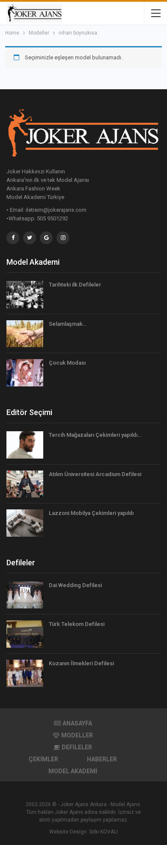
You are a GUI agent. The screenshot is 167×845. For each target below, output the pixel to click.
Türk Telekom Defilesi (76, 624)
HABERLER (102, 759)
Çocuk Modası (67, 363)
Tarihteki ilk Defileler (75, 284)
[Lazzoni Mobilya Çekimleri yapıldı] (24, 523)
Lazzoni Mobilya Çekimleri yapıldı (91, 513)
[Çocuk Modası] (24, 372)
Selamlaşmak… (67, 324)
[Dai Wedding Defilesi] (24, 595)
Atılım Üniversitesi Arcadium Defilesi (95, 474)
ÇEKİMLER (43, 759)
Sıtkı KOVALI (103, 832)
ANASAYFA (77, 723)
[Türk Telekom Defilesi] (24, 634)
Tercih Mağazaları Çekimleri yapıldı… (95, 435)
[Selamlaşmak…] (24, 334)
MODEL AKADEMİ (72, 771)
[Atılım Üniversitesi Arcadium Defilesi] (24, 484)
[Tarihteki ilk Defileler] (24, 294)
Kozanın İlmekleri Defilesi (81, 663)
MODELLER (77, 735)
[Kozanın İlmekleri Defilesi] (24, 673)
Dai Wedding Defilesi (75, 585)
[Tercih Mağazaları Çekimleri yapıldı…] (24, 445)
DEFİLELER (77, 747)
